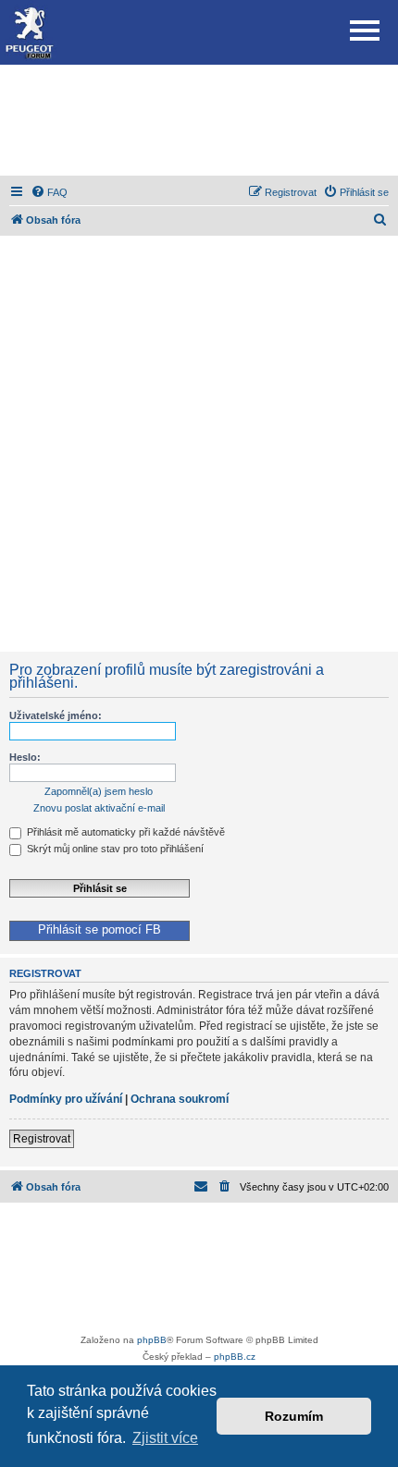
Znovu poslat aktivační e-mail (99, 807)
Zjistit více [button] (165, 1438)
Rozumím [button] (294, 1416)
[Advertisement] (199, 120)
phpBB (152, 1340)
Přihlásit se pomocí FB (99, 929)
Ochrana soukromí (180, 1099)
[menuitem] (49, 192)
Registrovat (41, 1138)
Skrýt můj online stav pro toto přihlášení (114, 848)
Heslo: (25, 757)
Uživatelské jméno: (55, 715)
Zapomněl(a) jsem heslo (98, 791)
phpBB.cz (234, 1356)
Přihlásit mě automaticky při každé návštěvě (124, 831)
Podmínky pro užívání (65, 1099)
